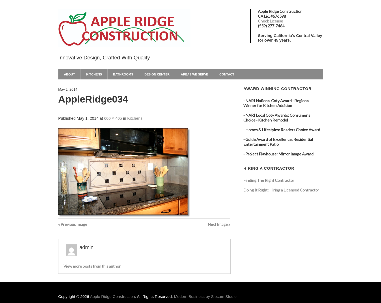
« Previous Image (72, 224)
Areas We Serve (194, 74)
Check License (270, 20)
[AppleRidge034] (124, 215)
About (69, 74)
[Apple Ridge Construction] (124, 40)
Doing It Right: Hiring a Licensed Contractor (281, 189)
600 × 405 (113, 118)
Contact (226, 74)
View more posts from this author (92, 266)
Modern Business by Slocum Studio (205, 296)
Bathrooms (123, 74)
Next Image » (219, 224)
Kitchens (94, 74)
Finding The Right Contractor (268, 180)
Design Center (157, 74)
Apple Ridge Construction (112, 296)
